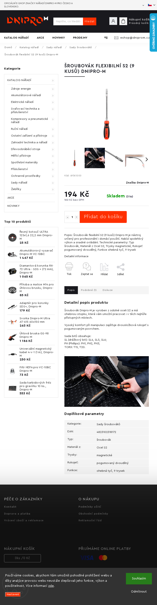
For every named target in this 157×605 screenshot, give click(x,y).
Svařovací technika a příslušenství (25, 110)
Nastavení (13, 594)
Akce (10, 197)
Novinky (13, 206)
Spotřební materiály (24, 162)
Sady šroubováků (108, 424)
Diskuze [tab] (108, 290)
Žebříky (16, 189)
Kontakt (10, 507)
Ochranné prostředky (25, 176)
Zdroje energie (21, 88)
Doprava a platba (17, 514)
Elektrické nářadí (22, 102)
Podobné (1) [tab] (89, 290)
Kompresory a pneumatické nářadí (29, 121)
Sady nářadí (19, 182)
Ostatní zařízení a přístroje (29, 135)
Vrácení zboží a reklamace (24, 520)
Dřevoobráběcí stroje (25, 149)
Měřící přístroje (21, 155)
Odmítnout (139, 591)
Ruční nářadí (19, 129)
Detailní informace (76, 256)
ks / (22, 558)
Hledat (90, 21)
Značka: (137, 182)
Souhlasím (139, 578)
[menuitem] (18, 38)
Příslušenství (19, 169)
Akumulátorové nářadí (26, 95)
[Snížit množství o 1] (67, 217)
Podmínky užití (89, 507)
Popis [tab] (71, 290)
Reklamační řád (90, 520)
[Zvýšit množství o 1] (76, 217)
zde (51, 585)
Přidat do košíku (103, 216)
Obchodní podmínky (93, 514)
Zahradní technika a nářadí (29, 142)
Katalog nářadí (19, 80)
